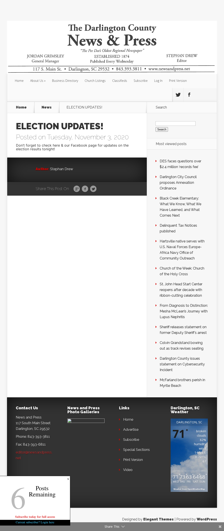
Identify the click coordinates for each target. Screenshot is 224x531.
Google (76, 189)
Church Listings (95, 81)
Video (128, 470)
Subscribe (141, 81)
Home (19, 81)
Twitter (93, 189)
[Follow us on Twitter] (177, 95)
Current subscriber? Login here (35, 522)
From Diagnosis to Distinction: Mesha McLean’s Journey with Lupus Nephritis (184, 311)
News (47, 107)
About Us (36, 81)
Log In (158, 81)
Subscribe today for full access (35, 516)
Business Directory (65, 81)
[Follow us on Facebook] (189, 95)
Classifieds (119, 81)
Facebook (85, 189)
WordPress (207, 519)
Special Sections (136, 450)
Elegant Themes (158, 519)
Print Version (178, 81)
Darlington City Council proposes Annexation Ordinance (178, 182)
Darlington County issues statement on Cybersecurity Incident (182, 364)
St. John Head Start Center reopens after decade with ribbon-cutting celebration (181, 290)
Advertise (130, 430)
